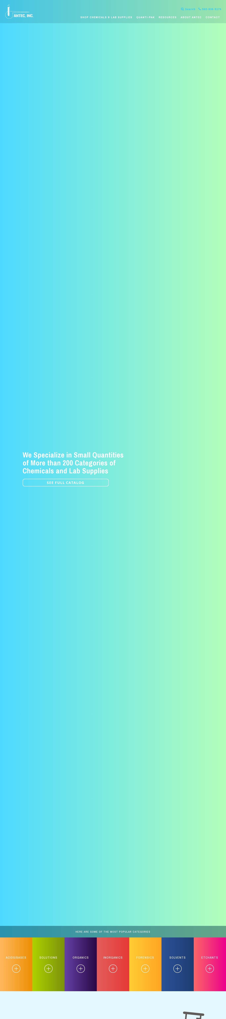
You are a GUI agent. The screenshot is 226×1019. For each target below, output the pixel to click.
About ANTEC (191, 17)
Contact (213, 17)
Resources (168, 17)
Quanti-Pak (145, 17)
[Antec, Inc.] (21, 11)
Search (190, 9)
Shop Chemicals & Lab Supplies (106, 17)
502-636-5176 (211, 9)
